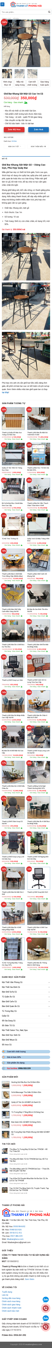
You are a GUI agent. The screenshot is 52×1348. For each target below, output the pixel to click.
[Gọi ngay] (46, 1308)
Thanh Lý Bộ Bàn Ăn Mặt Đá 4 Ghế (12, 893)
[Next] (46, 43)
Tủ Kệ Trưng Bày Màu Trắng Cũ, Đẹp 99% (12, 964)
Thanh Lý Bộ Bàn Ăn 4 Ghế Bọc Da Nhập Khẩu (38, 822)
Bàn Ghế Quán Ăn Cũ (11, 1006)
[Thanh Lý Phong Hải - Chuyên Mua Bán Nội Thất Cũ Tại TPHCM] (26, 4)
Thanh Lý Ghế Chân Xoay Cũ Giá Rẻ (12, 822)
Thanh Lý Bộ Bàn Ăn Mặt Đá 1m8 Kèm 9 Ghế (37, 433)
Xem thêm (29, 1279)
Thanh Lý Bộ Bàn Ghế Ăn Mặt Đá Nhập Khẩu (37, 646)
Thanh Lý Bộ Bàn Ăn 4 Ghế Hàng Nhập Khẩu (11, 928)
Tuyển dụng (7, 1292)
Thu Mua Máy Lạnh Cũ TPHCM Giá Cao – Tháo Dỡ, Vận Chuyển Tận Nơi (29, 1170)
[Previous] (6, 43)
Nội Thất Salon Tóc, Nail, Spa (15, 1030)
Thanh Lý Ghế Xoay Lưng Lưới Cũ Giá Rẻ (38, 752)
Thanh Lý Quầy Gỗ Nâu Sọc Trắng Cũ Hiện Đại (12, 433)
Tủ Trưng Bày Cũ (9, 1011)
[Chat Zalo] (46, 1299)
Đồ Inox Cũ (6, 1044)
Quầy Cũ (5, 1016)
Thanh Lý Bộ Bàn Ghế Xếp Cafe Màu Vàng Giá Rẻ (11, 610)
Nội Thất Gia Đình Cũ (11, 987)
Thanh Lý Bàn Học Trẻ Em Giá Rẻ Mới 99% (38, 469)
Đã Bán (16, 19)
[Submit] (49, 12)
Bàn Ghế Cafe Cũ (9, 1001)
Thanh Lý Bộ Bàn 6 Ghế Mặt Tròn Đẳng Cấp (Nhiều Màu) (12, 575)
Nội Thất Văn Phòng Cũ (12, 982)
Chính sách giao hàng (11, 1304)
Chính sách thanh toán (11, 1308)
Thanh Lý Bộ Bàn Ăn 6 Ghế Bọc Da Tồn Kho (13, 646)
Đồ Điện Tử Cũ (8, 1025)
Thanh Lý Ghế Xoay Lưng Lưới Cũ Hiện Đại (13, 858)
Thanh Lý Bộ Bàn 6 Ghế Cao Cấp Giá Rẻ (37, 928)
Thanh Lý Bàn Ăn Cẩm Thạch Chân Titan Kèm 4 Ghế (37, 504)
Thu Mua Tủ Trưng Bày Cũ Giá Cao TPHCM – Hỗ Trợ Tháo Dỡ (28, 1150)
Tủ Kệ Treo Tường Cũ (10, 539)
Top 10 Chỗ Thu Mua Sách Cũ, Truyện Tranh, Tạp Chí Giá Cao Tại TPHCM (29, 1189)
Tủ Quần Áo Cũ (8, 997)
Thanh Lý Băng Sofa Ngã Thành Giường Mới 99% (36, 787)
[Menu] (2, 4)
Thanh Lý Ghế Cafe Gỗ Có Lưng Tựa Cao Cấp (36, 681)
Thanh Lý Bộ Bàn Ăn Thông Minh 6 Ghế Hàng (37, 964)
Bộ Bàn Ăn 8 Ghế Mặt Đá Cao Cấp (12, 752)
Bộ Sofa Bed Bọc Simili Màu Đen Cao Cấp (12, 504)
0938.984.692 (19, 1226)
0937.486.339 (16, 1236)
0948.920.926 (15, 1230)
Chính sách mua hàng (11, 1301)
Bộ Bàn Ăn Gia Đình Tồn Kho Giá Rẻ (37, 610)
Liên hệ (5, 1295)
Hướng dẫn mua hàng (11, 1298)
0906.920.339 (24, 1068)
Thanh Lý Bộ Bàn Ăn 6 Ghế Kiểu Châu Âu (13, 787)
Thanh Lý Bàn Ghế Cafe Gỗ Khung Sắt (37, 575)
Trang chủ (6, 19)
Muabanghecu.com (15, 1239)
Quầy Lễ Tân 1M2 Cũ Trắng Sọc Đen (12, 469)
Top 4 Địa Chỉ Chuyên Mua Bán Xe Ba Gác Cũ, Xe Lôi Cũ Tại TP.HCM (28, 1179)
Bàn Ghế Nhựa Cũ (9, 1040)
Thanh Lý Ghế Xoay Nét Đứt (37, 892)
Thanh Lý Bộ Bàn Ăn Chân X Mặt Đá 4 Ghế (37, 716)
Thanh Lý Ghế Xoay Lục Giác (12, 680)
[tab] (26, 158)
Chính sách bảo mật (10, 1311)
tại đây (5, 392)
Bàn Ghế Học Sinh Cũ (11, 1035)
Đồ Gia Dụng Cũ (8, 1020)
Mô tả (4, 159)
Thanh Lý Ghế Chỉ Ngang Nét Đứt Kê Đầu (37, 858)
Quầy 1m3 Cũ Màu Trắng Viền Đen (38, 540)
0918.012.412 (16, 1233)
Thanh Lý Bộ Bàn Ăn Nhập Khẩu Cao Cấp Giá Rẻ (13, 716)
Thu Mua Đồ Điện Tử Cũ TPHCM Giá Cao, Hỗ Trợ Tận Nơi (28, 1160)
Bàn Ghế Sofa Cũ (9, 992)
